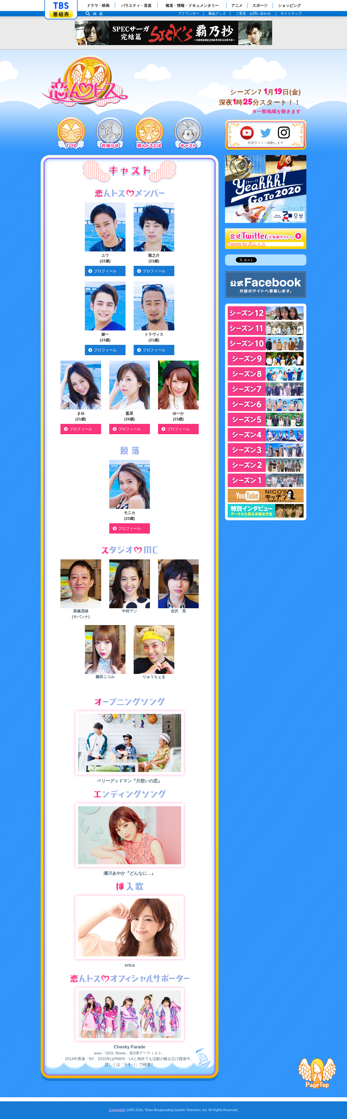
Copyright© (117, 1110)
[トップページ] (71, 133)
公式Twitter (265, 235)
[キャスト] (188, 133)
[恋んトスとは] (149, 133)
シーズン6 (266, 404)
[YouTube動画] (247, 133)
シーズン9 (266, 358)
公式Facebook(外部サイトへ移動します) (265, 284)
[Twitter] (266, 133)
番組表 (61, 14)
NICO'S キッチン (266, 495)
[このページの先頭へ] (317, 1073)
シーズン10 (266, 343)
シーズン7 (266, 389)
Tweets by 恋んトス (247, 244)
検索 (99, 14)
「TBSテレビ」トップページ (61, 5)
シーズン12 (266, 313)
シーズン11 (266, 328)
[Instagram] (284, 133)
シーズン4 (266, 435)
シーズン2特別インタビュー (266, 511)
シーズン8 (266, 374)
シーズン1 (266, 480)
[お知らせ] (110, 133)
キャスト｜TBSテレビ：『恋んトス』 (84, 81)
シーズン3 (266, 450)
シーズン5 (266, 419)
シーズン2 (266, 465)
